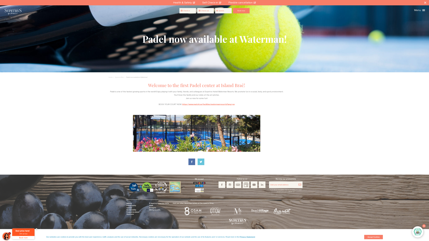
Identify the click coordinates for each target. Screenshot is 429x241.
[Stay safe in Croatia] (134, 187)
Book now (241, 11)
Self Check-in (210, 2)
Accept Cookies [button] (374, 237)
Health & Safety (182, 2)
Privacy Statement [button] (247, 237)
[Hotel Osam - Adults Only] (192, 211)
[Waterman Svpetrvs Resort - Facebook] (222, 185)
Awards (129, 203)
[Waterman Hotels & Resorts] (237, 221)
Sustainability (131, 210)
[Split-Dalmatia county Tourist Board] (175, 187)
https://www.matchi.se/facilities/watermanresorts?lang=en (208, 104)
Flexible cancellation (240, 2)
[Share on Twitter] (201, 161)
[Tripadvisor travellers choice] (161, 187)
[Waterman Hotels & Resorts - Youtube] (254, 185)
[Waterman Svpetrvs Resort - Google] (246, 185)
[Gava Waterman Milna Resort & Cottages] (282, 211)
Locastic (157, 210)
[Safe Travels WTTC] (147, 187)
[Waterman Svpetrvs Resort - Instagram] (230, 185)
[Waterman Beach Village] (259, 211)
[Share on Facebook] (192, 161)
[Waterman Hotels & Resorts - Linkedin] (262, 185)
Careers (129, 208)
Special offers (119, 77)
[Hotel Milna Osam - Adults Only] (237, 211)
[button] (424, 10)
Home (111, 77)
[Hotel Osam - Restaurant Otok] (215, 211)
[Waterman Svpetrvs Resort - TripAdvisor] (238, 185)
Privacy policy (131, 205)
